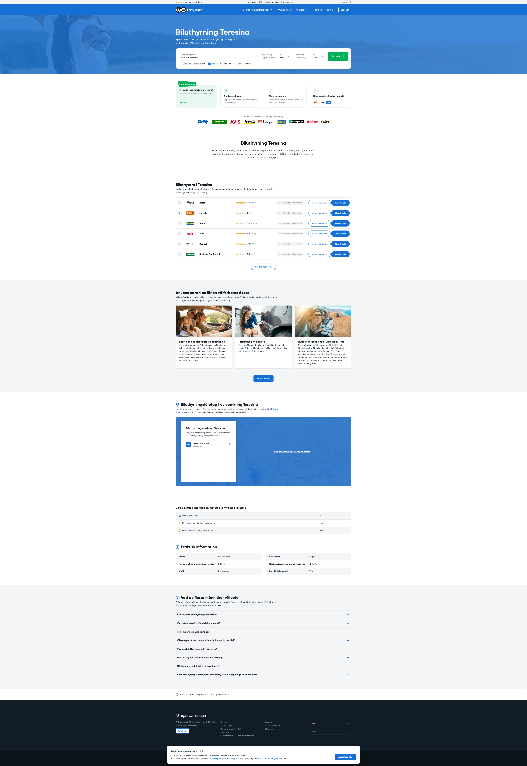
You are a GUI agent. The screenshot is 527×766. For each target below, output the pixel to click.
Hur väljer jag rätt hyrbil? (230, 729)
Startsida (183, 694)
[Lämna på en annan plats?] (180, 64)
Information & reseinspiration (255, 9)
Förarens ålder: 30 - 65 (221, 64)
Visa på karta (198, 446)
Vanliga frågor (284, 9)
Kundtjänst (301, 9)
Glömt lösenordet (272, 725)
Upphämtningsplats (188, 54)
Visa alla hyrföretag (263, 266)
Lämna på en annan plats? (193, 64)
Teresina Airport (201, 443)
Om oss (223, 722)
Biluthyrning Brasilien (199, 694)
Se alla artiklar (263, 378)
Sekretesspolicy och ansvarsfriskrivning (237, 736)
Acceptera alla (345, 756)
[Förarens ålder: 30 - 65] (209, 64)
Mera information (319, 202)
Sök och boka (340, 202)
